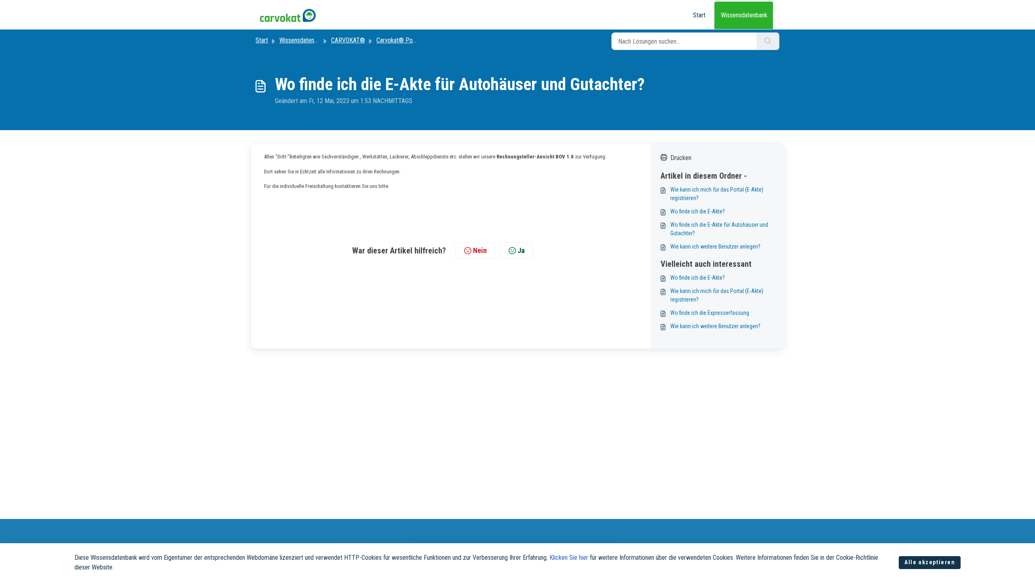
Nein (480, 250)
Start (699, 15)
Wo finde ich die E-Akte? (697, 211)
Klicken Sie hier (568, 557)
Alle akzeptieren (929, 562)
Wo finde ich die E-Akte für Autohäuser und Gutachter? (719, 228)
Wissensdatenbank (744, 15)
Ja (521, 250)
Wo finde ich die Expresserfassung (709, 313)
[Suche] (767, 41)
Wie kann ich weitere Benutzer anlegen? (715, 246)
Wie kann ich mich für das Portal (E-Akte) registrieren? (716, 193)
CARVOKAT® (348, 40)
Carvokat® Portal (398, 40)
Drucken (680, 158)
